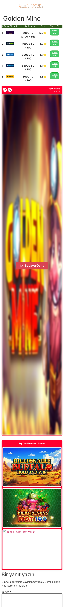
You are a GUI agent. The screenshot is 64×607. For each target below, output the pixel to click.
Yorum (6, 592)
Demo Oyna (32, 466)
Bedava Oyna (34, 265)
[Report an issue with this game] (5, 90)
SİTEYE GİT (54, 32)
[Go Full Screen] (10, 90)
